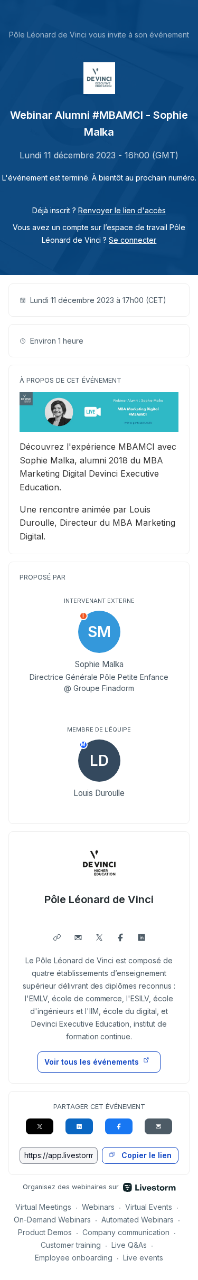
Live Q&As (129, 1244)
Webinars (98, 1206)
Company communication (125, 1232)
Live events (143, 1257)
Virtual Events (148, 1206)
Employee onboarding (73, 1257)
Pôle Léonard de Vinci (99, 899)
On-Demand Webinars (52, 1219)
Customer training (71, 1244)
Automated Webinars (137, 1219)
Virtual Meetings (43, 1206)
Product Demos (45, 1232)
